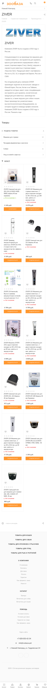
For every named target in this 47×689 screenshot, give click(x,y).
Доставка (23, 571)
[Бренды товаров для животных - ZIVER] (23, 32)
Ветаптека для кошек (24, 602)
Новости (23, 583)
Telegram (20, 655)
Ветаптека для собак (23, 598)
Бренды (23, 595)
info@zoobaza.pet (25, 643)
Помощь (23, 609)
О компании (23, 560)
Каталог (23, 591)
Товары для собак (23, 540)
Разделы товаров (11, 131)
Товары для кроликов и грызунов (23, 544)
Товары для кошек (23, 535)
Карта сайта (24, 632)
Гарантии (23, 577)
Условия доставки (24, 617)
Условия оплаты (23, 614)
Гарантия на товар (23, 620)
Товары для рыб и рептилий (23, 553)
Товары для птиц (23, 548)
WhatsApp (26, 655)
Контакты (23, 568)
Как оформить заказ (23, 580)
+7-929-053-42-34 (24, 639)
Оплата (23, 574)
